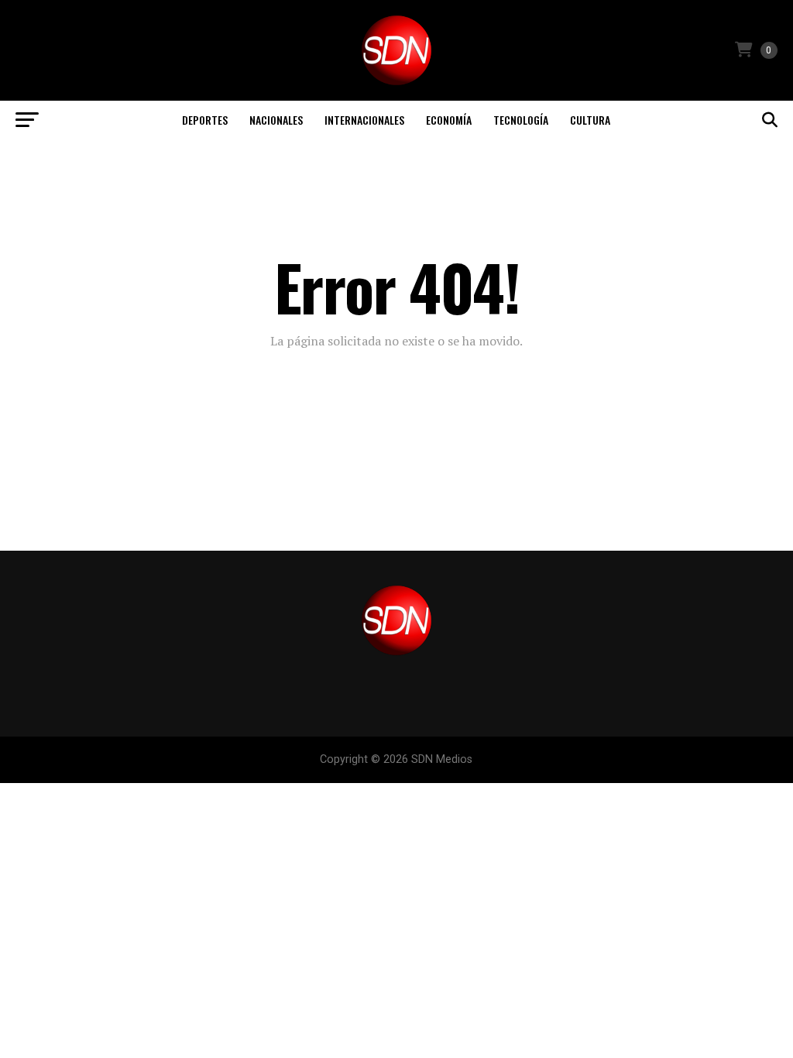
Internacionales (364, 120)
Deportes (205, 120)
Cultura (590, 120)
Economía (449, 120)
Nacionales (276, 120)
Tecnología (520, 120)
